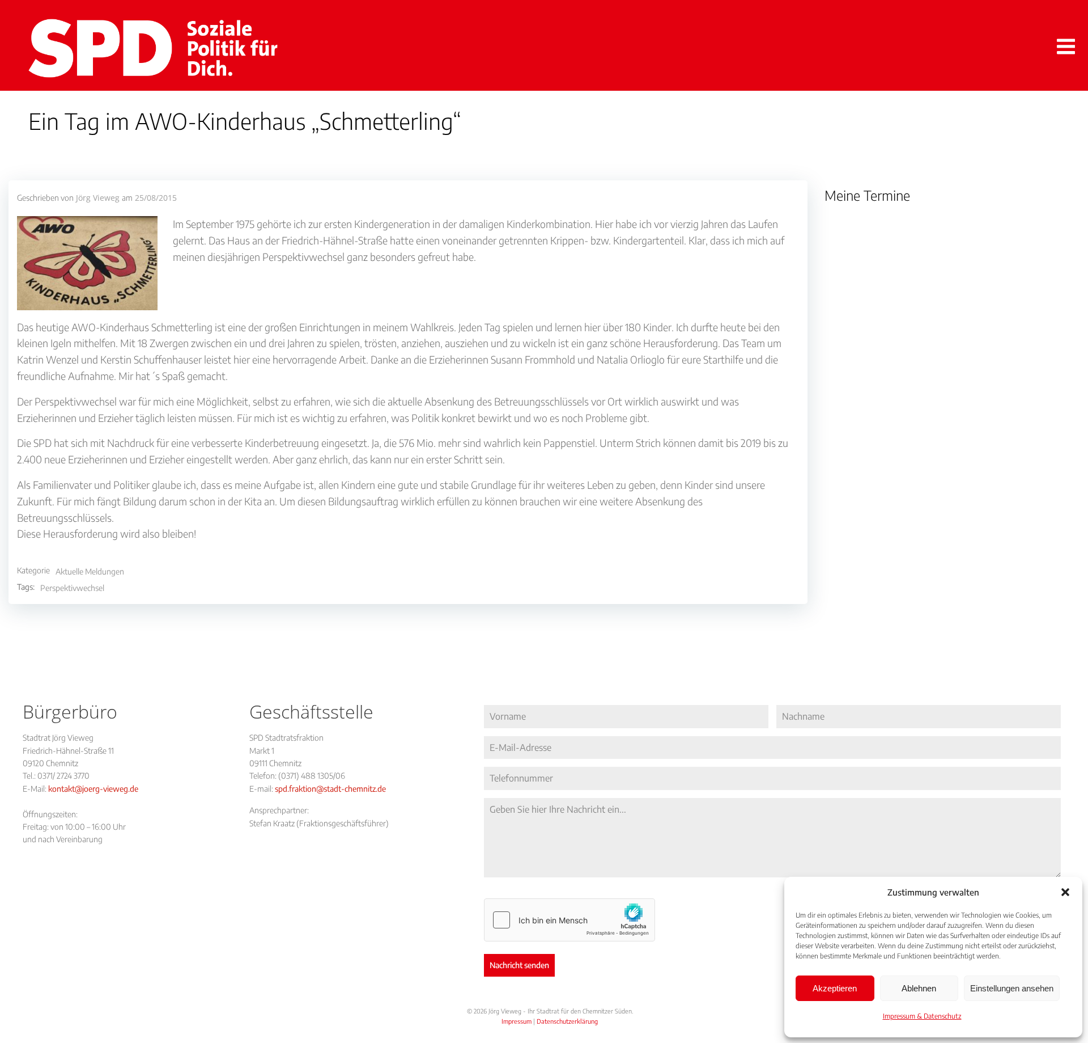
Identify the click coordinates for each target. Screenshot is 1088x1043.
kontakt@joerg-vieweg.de (93, 788)
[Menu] (1063, 47)
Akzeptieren (835, 988)
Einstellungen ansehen (1011, 988)
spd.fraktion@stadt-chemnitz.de (330, 788)
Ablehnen (919, 988)
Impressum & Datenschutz (922, 1016)
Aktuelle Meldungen (90, 571)
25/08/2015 (156, 197)
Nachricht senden (519, 965)
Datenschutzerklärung (567, 1021)
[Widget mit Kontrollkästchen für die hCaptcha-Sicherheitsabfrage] (569, 919)
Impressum (517, 1021)
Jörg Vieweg (98, 197)
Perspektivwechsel (72, 588)
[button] (1065, 892)
